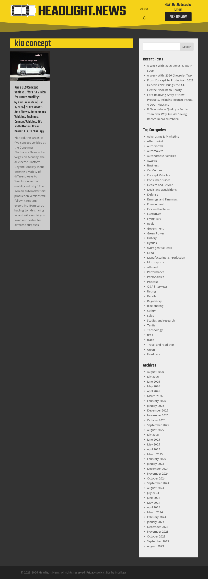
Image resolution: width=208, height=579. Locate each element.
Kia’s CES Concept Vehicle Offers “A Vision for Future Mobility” (30, 92)
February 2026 (156, 401)
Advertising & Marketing (163, 136)
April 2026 (153, 391)
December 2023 (157, 527)
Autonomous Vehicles (161, 156)
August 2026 (155, 372)
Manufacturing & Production (166, 257)
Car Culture (154, 170)
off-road (152, 267)
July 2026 (153, 377)
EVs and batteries (28, 124)
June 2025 (153, 439)
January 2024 (155, 522)
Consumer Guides (158, 180)
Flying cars (154, 219)
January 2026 (155, 406)
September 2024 (158, 483)
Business (32, 117)
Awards (152, 161)
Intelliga (120, 572)
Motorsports (155, 262)
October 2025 (156, 420)
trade (150, 340)
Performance (155, 272)
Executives (154, 214)
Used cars (153, 354)
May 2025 (153, 444)
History (152, 238)
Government (155, 228)
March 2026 (155, 396)
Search (186, 47)
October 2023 (156, 536)
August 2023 (155, 546)
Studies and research (161, 320)
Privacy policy (95, 572)
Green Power (155, 233)
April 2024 (153, 507)
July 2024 (153, 493)
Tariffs (151, 325)
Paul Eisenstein (27, 102)
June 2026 (153, 381)
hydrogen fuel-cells (159, 248)
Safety (151, 311)
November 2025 (157, 415)
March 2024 (155, 512)
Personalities (155, 277)
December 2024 (157, 469)
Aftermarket (155, 141)
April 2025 (153, 449)
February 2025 (156, 459)
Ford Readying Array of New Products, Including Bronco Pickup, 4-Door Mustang (170, 99)
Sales (150, 315)
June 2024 (153, 498)
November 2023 (157, 531)
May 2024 (153, 503)
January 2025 (155, 464)
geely (150, 223)
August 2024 (155, 488)
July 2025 (153, 435)
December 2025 (157, 410)
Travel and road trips (160, 345)
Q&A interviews (157, 286)
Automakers (155, 151)
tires (150, 335)
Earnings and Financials (162, 199)
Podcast (152, 282)
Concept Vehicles (25, 122)
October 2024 (156, 478)
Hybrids (152, 243)
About (144, 9)
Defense (152, 194)
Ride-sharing (155, 306)
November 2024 (157, 473)
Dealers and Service (160, 185)
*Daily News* (34, 107)
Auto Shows (21, 112)
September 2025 (158, 425)
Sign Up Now (178, 17)
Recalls (151, 296)
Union (151, 349)
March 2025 (155, 454)
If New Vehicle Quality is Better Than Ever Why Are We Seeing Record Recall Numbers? (167, 114)
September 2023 (158, 541)
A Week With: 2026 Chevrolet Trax (169, 75)
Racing (151, 291)
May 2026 (153, 386)
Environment (155, 204)
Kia (26, 131)
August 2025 (155, 430)
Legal (150, 253)
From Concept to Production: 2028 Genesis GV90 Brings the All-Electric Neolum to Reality (170, 85)
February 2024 (156, 517)
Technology (36, 131)
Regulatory (154, 301)
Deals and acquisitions (162, 190)
